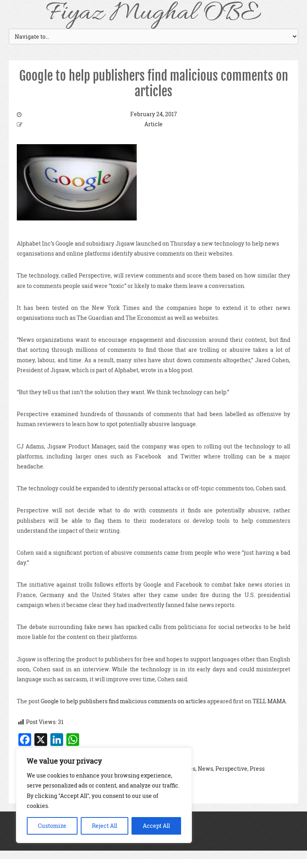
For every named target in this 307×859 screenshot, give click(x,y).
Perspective (231, 768)
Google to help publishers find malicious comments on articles (153, 83)
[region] (104, 795)
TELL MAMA (269, 701)
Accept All (156, 825)
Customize (52, 825)
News (205, 768)
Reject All (104, 825)
